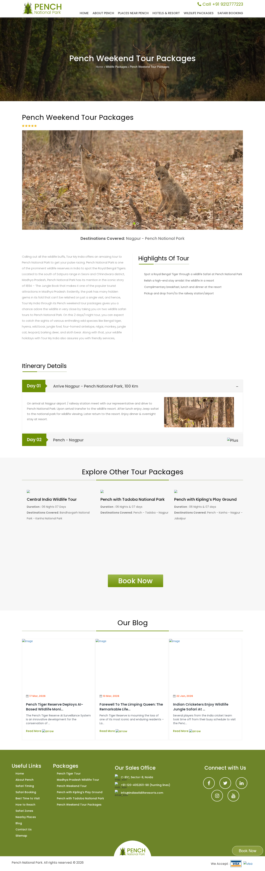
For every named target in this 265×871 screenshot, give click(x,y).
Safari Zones (24, 811)
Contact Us (24, 829)
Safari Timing (25, 786)
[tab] (132, 386)
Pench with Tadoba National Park (80, 798)
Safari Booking (230, 13)
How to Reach (25, 805)
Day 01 (34, 386)
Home (84, 13)
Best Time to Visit (28, 798)
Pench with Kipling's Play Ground (79, 792)
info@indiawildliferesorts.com (142, 793)
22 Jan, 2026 (184, 696)
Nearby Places (26, 817)
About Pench (103, 13)
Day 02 (34, 440)
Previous (30, 176)
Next (232, 176)
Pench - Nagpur (68, 440)
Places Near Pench (133, 13)
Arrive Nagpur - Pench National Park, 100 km (95, 386)
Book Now (135, 581)
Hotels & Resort (166, 13)
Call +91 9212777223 (222, 4)
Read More (34, 731)
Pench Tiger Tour (69, 773)
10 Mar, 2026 (111, 696)
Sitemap (21, 836)
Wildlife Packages (199, 13)
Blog (19, 823)
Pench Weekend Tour (72, 786)
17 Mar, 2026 (37, 696)
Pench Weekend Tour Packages (79, 805)
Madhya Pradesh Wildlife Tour (78, 780)
